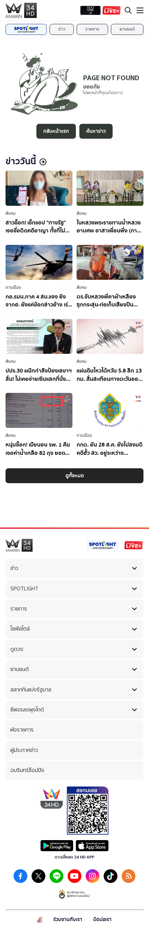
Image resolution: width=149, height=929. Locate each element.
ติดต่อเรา (102, 919)
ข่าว (61, 29)
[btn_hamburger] (140, 10)
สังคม (11, 213)
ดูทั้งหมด (74, 476)
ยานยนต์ (127, 29)
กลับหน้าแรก (56, 131)
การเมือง (13, 287)
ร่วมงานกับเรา (67, 919)
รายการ (92, 29)
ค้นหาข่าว (96, 131)
